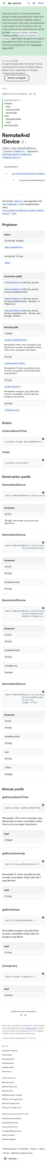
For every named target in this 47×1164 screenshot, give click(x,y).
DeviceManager (10, 204)
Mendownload (8, 1059)
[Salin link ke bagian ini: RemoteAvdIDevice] (28, 485)
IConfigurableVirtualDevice (16, 154)
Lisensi (42, 1149)
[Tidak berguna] (34, 94)
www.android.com (10, 1127)
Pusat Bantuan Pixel (10, 1122)
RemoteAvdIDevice (14, 282)
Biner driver (6, 1071)
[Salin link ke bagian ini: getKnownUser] (22, 909)
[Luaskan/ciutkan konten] (20, 100)
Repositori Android (9, 1050)
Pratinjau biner (8, 1063)
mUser (7, 263)
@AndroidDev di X (9, 1086)
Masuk (41, 3)
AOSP (4, 89)
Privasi (6, 1153)
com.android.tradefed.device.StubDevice (29, 173)
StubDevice (19, 151)
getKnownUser (11, 386)
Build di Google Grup (10, 1103)
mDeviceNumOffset (14, 247)
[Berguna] (31, 94)
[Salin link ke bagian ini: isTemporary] (19, 966)
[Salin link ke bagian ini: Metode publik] (26, 789)
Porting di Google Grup (11, 1107)
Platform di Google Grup (12, 1099)
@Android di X (8, 1082)
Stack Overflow (8, 1135)
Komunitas (23, 1149)
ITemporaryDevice (11, 157)
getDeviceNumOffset (15, 340)
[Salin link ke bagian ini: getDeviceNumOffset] (31, 797)
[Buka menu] (4, 3)
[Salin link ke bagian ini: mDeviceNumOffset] (29, 431)
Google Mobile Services (12, 1131)
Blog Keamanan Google (12, 1095)
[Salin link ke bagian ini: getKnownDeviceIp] (27, 853)
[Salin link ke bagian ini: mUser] (12, 452)
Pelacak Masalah (9, 1139)
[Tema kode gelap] (43, 438)
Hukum (33, 1149)
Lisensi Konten (30, 1028)
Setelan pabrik (8, 1067)
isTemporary (11, 410)
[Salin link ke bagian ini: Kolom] (14, 423)
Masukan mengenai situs (22, 1153)
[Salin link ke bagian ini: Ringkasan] (19, 225)
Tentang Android (9, 1149)
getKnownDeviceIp (14, 363)
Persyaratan (7, 1055)
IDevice (18, 201)
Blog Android (7, 1091)
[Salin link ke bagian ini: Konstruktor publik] (33, 477)
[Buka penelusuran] (28, 3)
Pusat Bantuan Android (11, 1118)
